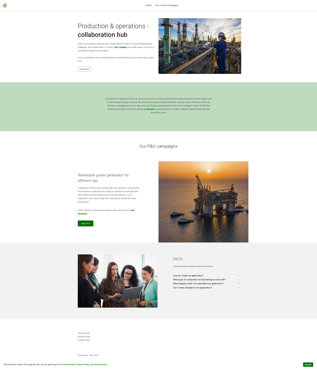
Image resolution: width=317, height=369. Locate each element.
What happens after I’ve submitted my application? (198, 283)
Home (149, 5)
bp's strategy (121, 47)
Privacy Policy (83, 364)
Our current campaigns (166, 5)
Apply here (85, 223)
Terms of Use (100, 364)
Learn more (84, 69)
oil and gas (149, 109)
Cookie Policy (68, 364)
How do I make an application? (188, 275)
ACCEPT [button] (308, 365)
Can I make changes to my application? (192, 287)
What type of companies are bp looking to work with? (199, 279)
